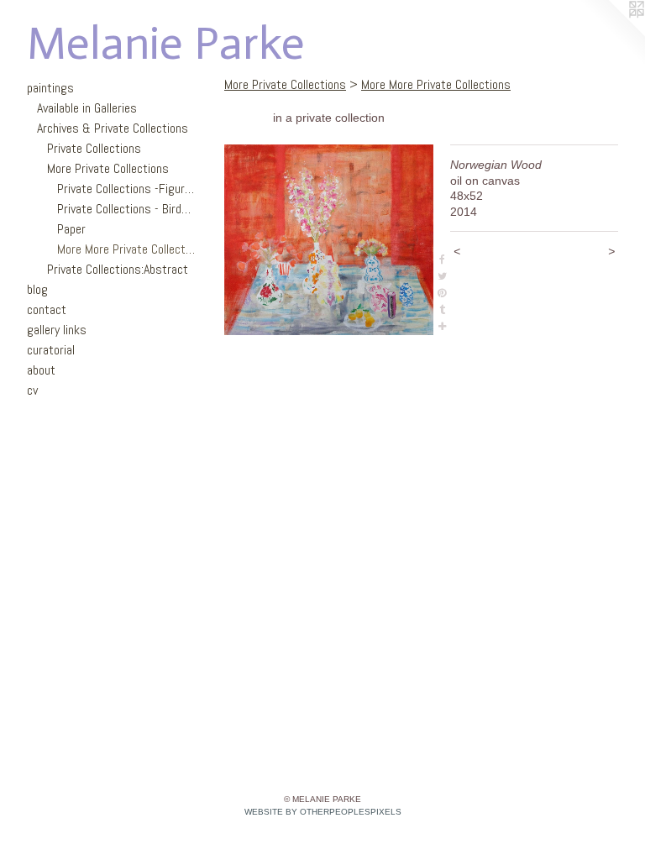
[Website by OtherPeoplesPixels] (611, 33)
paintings (50, 88)
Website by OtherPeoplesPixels (322, 811)
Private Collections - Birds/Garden (126, 209)
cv (32, 390)
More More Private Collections (126, 249)
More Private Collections (108, 168)
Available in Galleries (87, 108)
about (41, 370)
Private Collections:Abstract (117, 269)
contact (46, 309)
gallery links (57, 329)
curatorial (51, 350)
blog (37, 289)
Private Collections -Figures (126, 188)
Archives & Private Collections (112, 128)
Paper (71, 229)
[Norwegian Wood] (328, 239)
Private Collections (94, 148)
